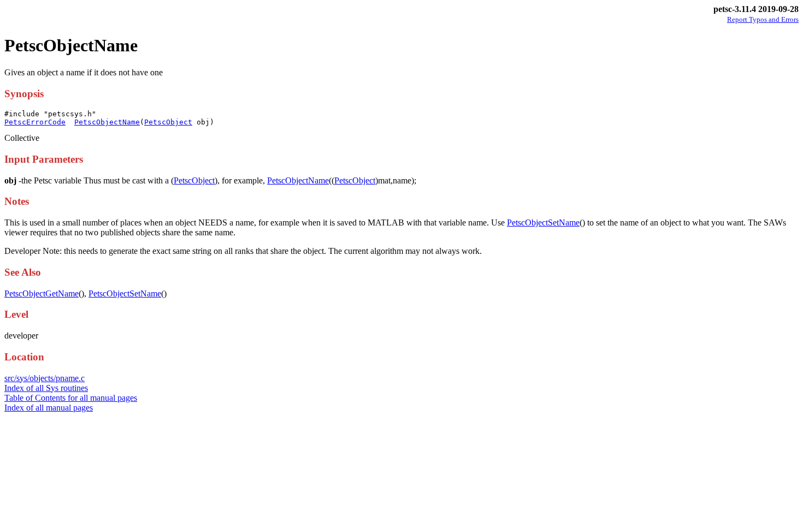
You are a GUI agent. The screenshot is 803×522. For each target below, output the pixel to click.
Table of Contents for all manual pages (70, 397)
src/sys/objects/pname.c (44, 378)
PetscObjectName (107, 122)
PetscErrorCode (35, 122)
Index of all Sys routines (46, 388)
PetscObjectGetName (41, 293)
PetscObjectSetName (543, 222)
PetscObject (168, 122)
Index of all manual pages (48, 407)
